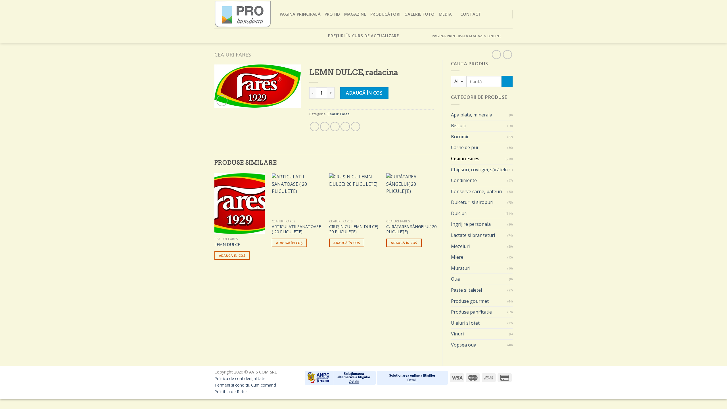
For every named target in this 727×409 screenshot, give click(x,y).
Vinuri (457, 334)
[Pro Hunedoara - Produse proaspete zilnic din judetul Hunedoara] (242, 14)
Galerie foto (419, 14)
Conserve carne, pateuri (476, 191)
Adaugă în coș (364, 93)
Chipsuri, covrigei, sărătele (479, 169)
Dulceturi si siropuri (472, 202)
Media (445, 14)
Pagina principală (300, 14)
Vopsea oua (463, 345)
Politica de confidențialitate (240, 378)
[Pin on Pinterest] (345, 126)
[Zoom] (221, 100)
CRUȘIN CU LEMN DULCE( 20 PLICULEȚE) (353, 229)
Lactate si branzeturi (473, 235)
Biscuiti (458, 125)
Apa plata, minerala (471, 115)
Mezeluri (460, 246)
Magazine (355, 14)
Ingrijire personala (471, 224)
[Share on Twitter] (324, 126)
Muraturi (460, 268)
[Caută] (507, 81)
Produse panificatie (471, 312)
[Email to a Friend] (335, 126)
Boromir (460, 136)
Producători (385, 14)
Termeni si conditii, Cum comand (245, 385)
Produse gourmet (470, 301)
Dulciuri (459, 213)
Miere (457, 257)
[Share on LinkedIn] (355, 126)
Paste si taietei (466, 290)
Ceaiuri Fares (232, 54)
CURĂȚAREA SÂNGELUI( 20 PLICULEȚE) (411, 229)
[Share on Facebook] (314, 126)
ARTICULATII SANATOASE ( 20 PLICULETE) (296, 229)
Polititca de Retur (230, 391)
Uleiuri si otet (465, 323)
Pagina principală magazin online (467, 35)
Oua (455, 279)
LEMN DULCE (227, 244)
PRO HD (332, 14)
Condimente (464, 180)
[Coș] (509, 36)
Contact (470, 14)
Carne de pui (464, 147)
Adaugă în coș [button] (232, 255)
